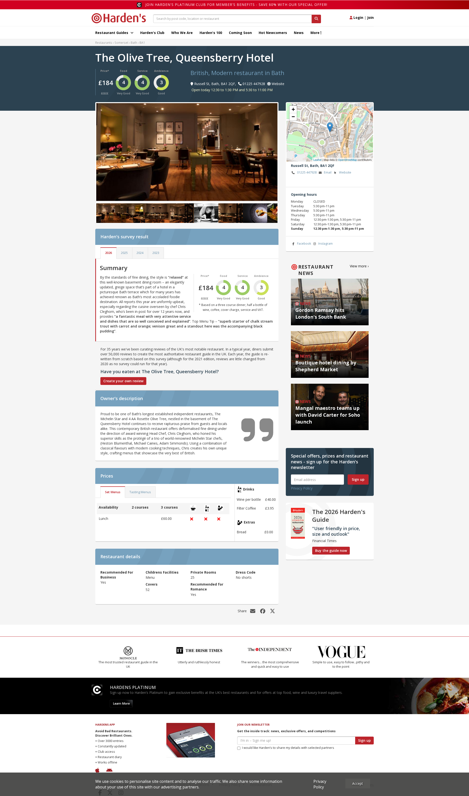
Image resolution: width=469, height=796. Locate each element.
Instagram (325, 243)
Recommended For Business (116, 574)
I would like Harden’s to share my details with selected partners (288, 748)
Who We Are (182, 32)
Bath (134, 42)
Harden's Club (152, 32)
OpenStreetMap (347, 160)
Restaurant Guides (112, 32)
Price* (104, 71)
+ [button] (293, 109)
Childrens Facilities (162, 572)
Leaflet (317, 160)
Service (142, 71)
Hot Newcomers (273, 32)
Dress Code (246, 572)
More (315, 32)
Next (270, 151)
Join (370, 17)
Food (123, 71)
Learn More (121, 703)
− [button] (293, 117)
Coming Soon (240, 32)
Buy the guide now (331, 550)
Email (327, 172)
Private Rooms (203, 572)
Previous (103, 151)
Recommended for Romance (207, 586)
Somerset (121, 42)
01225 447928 (307, 172)
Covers (152, 584)
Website (345, 172)
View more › (359, 266)
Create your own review (123, 381)
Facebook (304, 243)
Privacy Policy (301, 488)
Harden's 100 (211, 32)
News (299, 32)
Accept (357, 783)
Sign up (358, 479)
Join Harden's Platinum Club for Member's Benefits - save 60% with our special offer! (236, 4)
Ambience (161, 71)
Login (357, 17)
